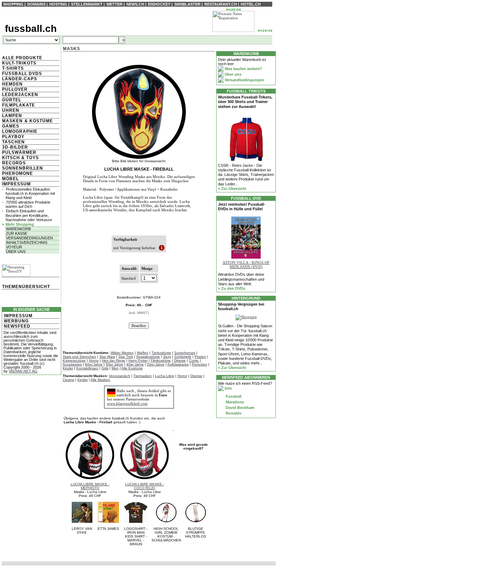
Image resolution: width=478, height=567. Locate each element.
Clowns (68, 380)
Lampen (12, 115)
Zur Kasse (16, 233)
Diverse (180, 360)
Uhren (10, 110)
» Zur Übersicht (232, 188)
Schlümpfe (182, 356)
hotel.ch (251, 4)
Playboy (13, 136)
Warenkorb (18, 229)
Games (10, 126)
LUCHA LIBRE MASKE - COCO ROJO (144, 486)
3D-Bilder (15, 147)
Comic (194, 360)
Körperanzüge (74, 360)
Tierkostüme (161, 353)
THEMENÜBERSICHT (26, 286)
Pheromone (17, 173)
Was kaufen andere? (243, 69)
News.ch (135, 4)
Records (14, 162)
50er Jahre (114, 364)
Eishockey (159, 4)
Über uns (16, 252)
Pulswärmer (19, 152)
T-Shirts (13, 68)
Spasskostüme (148, 356)
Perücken (199, 364)
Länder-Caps (19, 78)
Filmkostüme (161, 360)
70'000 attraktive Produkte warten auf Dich (28, 204)
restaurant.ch (220, 4)
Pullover (15, 89)
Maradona (234, 402)
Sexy (167, 356)
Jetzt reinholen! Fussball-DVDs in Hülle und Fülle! (241, 206)
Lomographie (19, 131)
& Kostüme (38, 120)
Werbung (16, 321)
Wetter (114, 4)
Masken (12, 120)
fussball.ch (31, 28)
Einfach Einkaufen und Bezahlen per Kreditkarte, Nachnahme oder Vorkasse (29, 215)
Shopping (13, 4)
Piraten (200, 356)
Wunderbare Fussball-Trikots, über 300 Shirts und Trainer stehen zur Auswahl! (245, 101)
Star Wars (107, 356)
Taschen (13, 141)
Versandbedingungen (29, 238)
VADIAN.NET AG (23, 371)
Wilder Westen (122, 353)
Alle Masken (100, 380)
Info (228, 388)
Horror (94, 360)
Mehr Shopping (20, 224)
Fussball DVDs (22, 73)
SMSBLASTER (187, 4)
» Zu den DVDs (231, 288)
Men (115, 368)
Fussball (233, 396)
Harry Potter (138, 360)
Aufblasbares (178, 364)
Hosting (58, 4)
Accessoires (72, 364)
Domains (36, 4)
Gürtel (11, 99)
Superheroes (184, 353)
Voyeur (14, 247)
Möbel (10, 178)
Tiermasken (142, 376)
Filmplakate (18, 105)
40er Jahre (135, 364)
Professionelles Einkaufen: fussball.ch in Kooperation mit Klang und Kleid (30, 193)
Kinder (68, 368)
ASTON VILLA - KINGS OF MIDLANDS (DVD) (246, 264)
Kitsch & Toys (20, 157)
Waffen (142, 353)
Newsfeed (17, 326)
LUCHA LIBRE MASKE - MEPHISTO (90, 486)
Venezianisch (119, 376)
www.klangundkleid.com (127, 403)
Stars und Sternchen (79, 356)
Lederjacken (20, 94)
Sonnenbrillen (22, 168)
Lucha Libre (164, 376)
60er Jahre (94, 364)
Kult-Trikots (19, 63)
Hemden (12, 84)
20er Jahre (155, 364)
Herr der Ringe (113, 360)
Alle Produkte (22, 57)
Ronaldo (233, 413)
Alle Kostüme (132, 368)
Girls (104, 368)
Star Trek (125, 356)
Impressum (16, 184)
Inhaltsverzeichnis (26, 242)
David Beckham (239, 407)
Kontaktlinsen (87, 368)
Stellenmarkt (87, 4)
